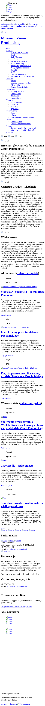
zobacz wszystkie (27, 273)
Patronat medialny (17, 63)
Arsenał (13, 81)
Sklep (13, 113)
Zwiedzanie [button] (10, 89)
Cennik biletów (16, 122)
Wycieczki (14, 109)
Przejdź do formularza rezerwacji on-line (16, 607)
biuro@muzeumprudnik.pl (17, 549)
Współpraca (15, 59)
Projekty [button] (9, 126)
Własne (13, 115)
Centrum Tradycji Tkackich (21, 83)
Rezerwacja (15, 96)
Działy (13, 55)
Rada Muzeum (16, 57)
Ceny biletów (16, 94)
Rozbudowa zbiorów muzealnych (23, 128)
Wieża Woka (15, 85)
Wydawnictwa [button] (11, 111)
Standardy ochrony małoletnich (22, 76)
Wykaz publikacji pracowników (23, 117)
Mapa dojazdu (16, 98)
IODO (13, 72)
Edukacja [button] (9, 100)
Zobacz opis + (6, 448)
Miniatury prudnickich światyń (22, 130)
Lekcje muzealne (17, 102)
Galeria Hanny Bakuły (19, 87)
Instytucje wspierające (19, 61)
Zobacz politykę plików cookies (13, 24)
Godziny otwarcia (17, 91)
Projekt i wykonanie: (9, 704)
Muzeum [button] (9, 51)
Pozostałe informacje (18, 74)
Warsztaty (14, 106)
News (8, 48)
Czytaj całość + (7, 315)
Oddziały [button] (9, 79)
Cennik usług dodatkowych (21, 124)
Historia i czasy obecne (19, 53)
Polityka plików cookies (20, 68)
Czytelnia (14, 104)
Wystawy (9, 132)
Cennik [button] (8, 119)
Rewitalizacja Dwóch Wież (21, 66)
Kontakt (14, 70)
